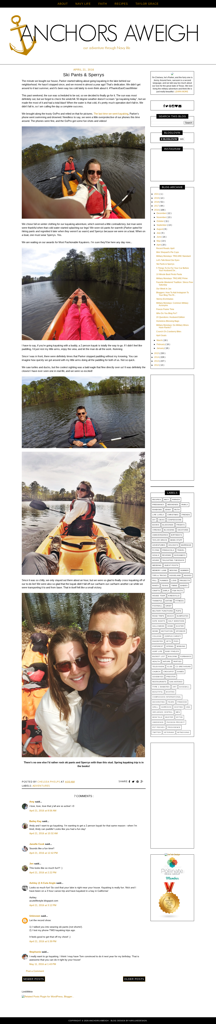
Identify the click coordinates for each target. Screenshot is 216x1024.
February (161, 344)
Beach (170, 616)
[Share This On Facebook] (129, 781)
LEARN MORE (181, 91)
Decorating (158, 702)
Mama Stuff (176, 540)
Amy (32, 801)
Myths (179, 717)
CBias (162, 520)
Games (180, 672)
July (159, 233)
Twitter (156, 732)
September (162, 225)
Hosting (178, 707)
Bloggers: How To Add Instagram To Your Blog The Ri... (172, 293)
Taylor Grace (159, 540)
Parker (176, 499)
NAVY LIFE (83, 3)
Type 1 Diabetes (161, 687)
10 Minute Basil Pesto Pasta (169, 274)
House (155, 560)
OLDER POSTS (134, 979)
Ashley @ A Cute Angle (42, 883)
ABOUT (63, 3)
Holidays (173, 545)
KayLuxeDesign (138, 1021)
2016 (156, 210)
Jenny (168, 510)
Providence (174, 727)
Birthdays (176, 535)
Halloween (158, 626)
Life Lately (158, 515)
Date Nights (158, 621)
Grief (168, 606)
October (160, 221)
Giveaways (180, 555)
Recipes (156, 499)
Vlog (169, 666)
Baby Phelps (172, 651)
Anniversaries (160, 535)
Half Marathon (176, 621)
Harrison (166, 707)
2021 (156, 194)
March (160, 340)
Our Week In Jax (163, 289)
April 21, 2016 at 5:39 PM (42, 941)
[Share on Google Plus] (142, 781)
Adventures (41, 785)
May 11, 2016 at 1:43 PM (42, 964)
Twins (174, 585)
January (161, 348)
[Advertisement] (172, 428)
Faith (177, 510)
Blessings (167, 525)
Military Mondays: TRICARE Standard (173, 256)
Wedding (156, 565)
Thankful (157, 601)
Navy (166, 499)
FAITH (102, 3)
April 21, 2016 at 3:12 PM (42, 905)
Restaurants (159, 682)
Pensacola (168, 550)
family (184, 505)
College (157, 636)
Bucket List (158, 656)
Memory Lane (159, 570)
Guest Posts (171, 565)
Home (170, 626)
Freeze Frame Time (165, 309)
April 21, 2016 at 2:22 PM (42, 872)
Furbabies (185, 656)
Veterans (169, 732)
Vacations (183, 530)
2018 (156, 202)
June (159, 237)
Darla (166, 591)
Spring (170, 646)
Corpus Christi (173, 636)
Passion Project (176, 722)
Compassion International (166, 697)
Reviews (166, 555)
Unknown (35, 915)
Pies (176, 641)
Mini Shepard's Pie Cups (167, 252)
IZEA (188, 707)
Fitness (180, 601)
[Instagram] (173, 106)
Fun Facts (177, 591)
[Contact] (179, 106)
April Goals (161, 335)
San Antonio (176, 682)
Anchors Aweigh (99, 1021)
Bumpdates (182, 616)
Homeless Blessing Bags (167, 321)
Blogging (169, 530)
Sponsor (180, 631)
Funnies (164, 580)
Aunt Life (157, 651)
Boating (170, 692)
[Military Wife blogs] (169, 918)
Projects (185, 580)
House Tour (158, 596)
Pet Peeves (158, 727)
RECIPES (121, 3)
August (160, 229)
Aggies (188, 575)
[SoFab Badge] (172, 854)
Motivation (167, 631)
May (159, 241)
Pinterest (157, 646)
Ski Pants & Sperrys (165, 264)
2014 (156, 357)
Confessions (175, 520)
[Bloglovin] (176, 106)
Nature (166, 661)
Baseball (184, 687)
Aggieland (175, 575)
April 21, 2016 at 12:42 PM (43, 853)
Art (174, 687)
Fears (171, 702)
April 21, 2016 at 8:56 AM (42, 810)
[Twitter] (166, 106)
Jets (168, 641)
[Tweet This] (134, 781)
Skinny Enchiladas (164, 299)
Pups (178, 611)
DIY (154, 520)
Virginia (156, 530)
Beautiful (157, 692)
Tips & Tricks (159, 575)
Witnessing (183, 732)
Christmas (173, 515)
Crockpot (168, 672)
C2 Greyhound (183, 666)
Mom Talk (157, 717)
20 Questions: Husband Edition (170, 317)
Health (156, 661)
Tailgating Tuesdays (173, 560)
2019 (156, 198)
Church (156, 672)
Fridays (181, 525)
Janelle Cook (37, 844)
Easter (180, 626)
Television (158, 666)
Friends (186, 515)
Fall (154, 580)
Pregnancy (158, 505)
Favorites (157, 641)
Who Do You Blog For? (166, 313)
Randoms (157, 510)
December (162, 213)
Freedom (182, 702)
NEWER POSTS (33, 979)
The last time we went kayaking (111, 113)
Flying (155, 550)
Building (172, 656)
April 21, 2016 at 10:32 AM (43, 833)
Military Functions (162, 611)
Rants (155, 585)
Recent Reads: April (165, 248)
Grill (155, 707)
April (159, 245)
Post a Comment (35, 971)
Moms (155, 631)
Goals (155, 555)
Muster (169, 717)
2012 (156, 365)
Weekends (172, 505)
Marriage (186, 545)
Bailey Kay (35, 821)
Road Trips (158, 616)
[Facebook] (164, 106)
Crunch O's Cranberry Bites (168, 331)
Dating (168, 601)
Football (157, 606)
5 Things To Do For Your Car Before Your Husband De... (172, 269)
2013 (156, 361)
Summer (184, 570)
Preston (171, 677)
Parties (177, 661)
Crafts (156, 591)
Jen (31, 863)
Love (174, 580)
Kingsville (174, 596)
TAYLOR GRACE (147, 3)
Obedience (158, 722)
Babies (184, 585)
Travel (181, 550)
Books (155, 525)
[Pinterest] (170, 106)
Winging (181, 646)
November (162, 217)
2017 (156, 206)
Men (178, 712)
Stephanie (35, 951)
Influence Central (162, 712)
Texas (165, 585)
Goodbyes (157, 677)
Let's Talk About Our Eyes (167, 260)
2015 (156, 353)
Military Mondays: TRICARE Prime (172, 278)
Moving (173, 570)
